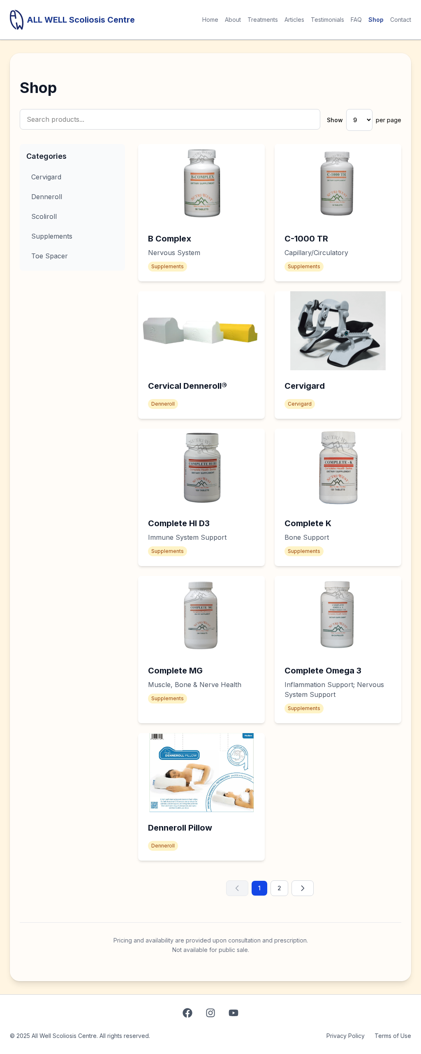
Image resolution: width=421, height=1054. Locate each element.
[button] (201, 212)
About (233, 19)
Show (335, 119)
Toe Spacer (49, 256)
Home (210, 19)
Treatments (263, 19)
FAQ (356, 19)
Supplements (51, 236)
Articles (294, 19)
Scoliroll (44, 216)
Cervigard (46, 177)
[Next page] (302, 888)
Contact (400, 19)
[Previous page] (237, 888)
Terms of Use (393, 1035)
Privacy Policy (345, 1035)
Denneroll (46, 197)
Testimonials (327, 19)
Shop (376, 19)
